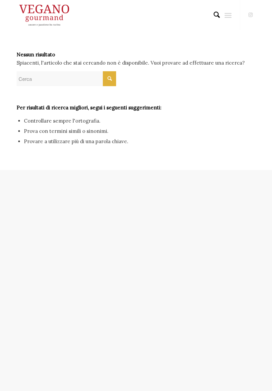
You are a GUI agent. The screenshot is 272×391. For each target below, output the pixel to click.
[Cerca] (213, 15)
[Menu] (228, 15)
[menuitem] (213, 15)
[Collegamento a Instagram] (250, 15)
